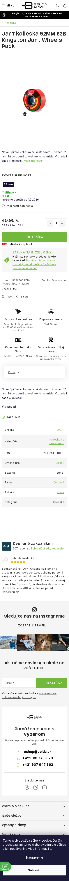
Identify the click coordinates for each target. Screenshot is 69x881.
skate (60, 492)
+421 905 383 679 (37, 758)
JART (16, 288)
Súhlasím (34, 870)
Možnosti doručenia (20, 205)
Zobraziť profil (32, 625)
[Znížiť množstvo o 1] (50, 223)
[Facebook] (27, 787)
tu (51, 848)
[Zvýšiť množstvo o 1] (62, 223)
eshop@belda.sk (38, 752)
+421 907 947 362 (37, 764)
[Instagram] (35, 787)
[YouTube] (44, 787)
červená (59, 482)
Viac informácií (33, 160)
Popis (11, 372)
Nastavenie (34, 857)
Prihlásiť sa (52, 682)
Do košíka (34, 237)
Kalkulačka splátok (20, 244)
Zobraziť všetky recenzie (47, 548)
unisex (60, 462)
